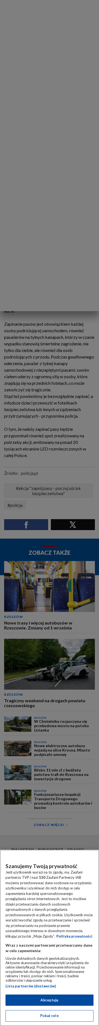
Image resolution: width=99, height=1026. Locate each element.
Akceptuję (49, 1000)
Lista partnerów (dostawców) (31, 986)
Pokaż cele (49, 1015)
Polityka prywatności (74, 936)
